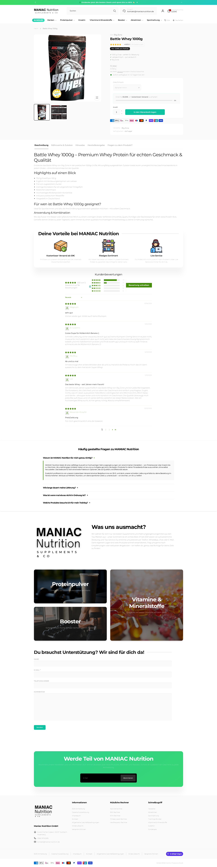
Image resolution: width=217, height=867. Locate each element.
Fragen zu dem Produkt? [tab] (120, 145)
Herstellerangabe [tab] (96, 145)
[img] (70, 304)
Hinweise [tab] (80, 145)
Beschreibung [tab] (41, 145)
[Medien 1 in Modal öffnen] (67, 68)
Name (36, 659)
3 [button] (109, 430)
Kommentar (39, 692)
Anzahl (115, 107)
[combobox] (93, 11)
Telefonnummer (41, 681)
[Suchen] (114, 11)
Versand (120, 71)
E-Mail (37, 670)
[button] (175, 11)
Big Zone (116, 35)
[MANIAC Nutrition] (43, 820)
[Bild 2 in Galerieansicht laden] (59, 112)
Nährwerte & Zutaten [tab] (62, 145)
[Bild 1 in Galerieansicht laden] (42, 112)
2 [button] (105, 430)
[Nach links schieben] (35, 2)
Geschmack (118, 82)
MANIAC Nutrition (166, 863)
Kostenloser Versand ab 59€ (60, 255)
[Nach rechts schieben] (181, 2)
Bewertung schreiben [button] (139, 285)
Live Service (156, 255)
